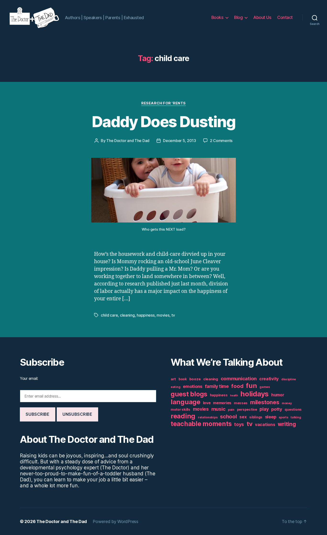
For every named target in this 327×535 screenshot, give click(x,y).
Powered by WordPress (115, 521)
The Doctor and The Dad (127, 140)
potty (276, 409)
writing (287, 424)
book (183, 379)
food (237, 386)
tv (173, 315)
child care (109, 315)
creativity (269, 378)
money (287, 403)
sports (283, 417)
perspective (247, 409)
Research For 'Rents (163, 103)
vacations (265, 424)
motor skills (180, 409)
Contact (285, 17)
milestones (264, 402)
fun (251, 385)
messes (241, 403)
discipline (288, 379)
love (207, 402)
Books (217, 17)
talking (296, 417)
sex (243, 416)
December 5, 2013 (179, 140)
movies (163, 315)
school (228, 416)
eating (175, 387)
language (185, 402)
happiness (146, 315)
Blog (238, 17)
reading (183, 416)
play (264, 409)
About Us (262, 17)
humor (277, 394)
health (234, 395)
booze (195, 379)
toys (239, 424)
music (218, 409)
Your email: (29, 378)
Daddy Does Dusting (163, 121)
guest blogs (189, 394)
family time (217, 386)
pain (231, 409)
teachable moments (201, 423)
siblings (255, 417)
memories (222, 402)
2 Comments (221, 140)
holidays (254, 394)
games (264, 387)
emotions (192, 386)
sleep (270, 416)
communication (239, 378)
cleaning (127, 315)
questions (293, 409)
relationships (208, 417)
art (173, 379)
